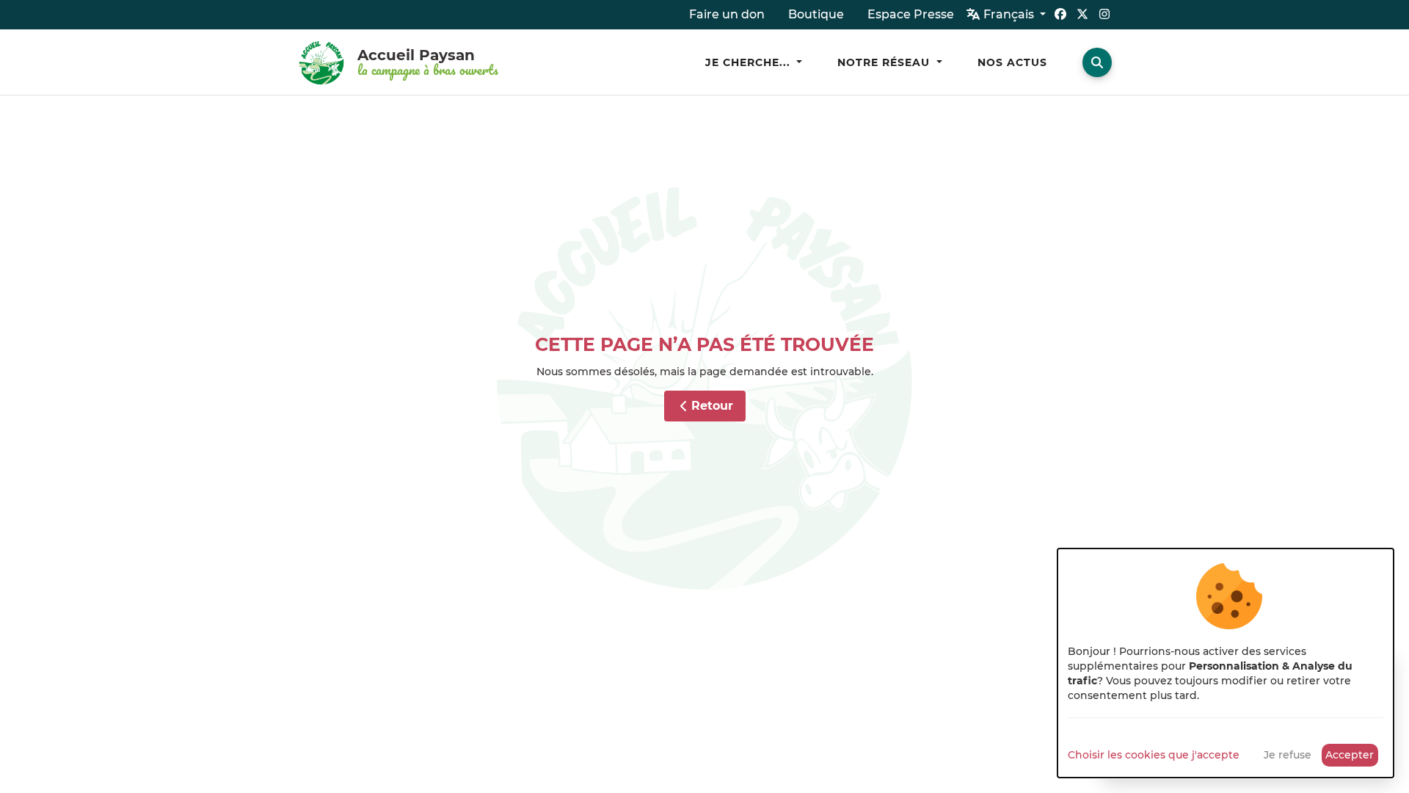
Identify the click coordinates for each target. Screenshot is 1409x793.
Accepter (1349, 754)
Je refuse (1287, 754)
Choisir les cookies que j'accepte (1153, 754)
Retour (712, 406)
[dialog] (1225, 663)
